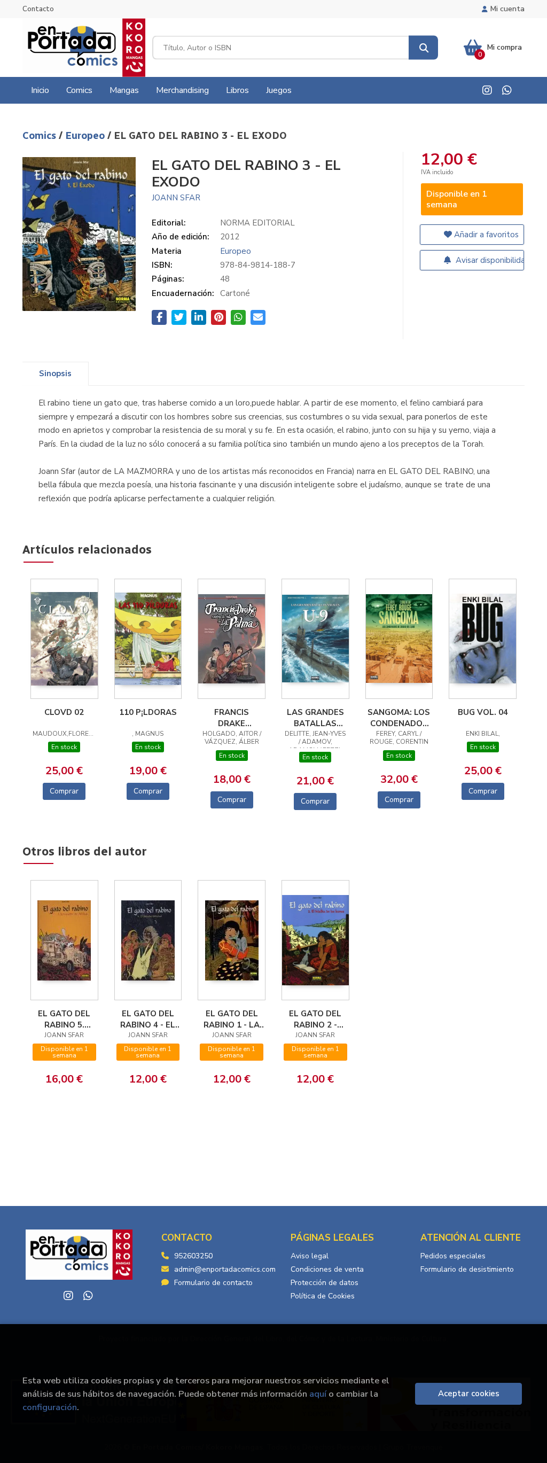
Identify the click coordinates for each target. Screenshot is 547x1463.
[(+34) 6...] (507, 90)
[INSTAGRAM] (487, 90)
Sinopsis (55, 373)
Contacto (38, 9)
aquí (317, 1394)
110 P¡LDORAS (148, 712)
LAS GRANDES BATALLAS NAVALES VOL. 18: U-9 (315, 717)
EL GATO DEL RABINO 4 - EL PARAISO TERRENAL (147, 1019)
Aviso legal (310, 1256)
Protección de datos (324, 1283)
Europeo (86, 136)
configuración (49, 1407)
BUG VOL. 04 (483, 712)
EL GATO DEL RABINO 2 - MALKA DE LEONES (315, 1019)
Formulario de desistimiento (467, 1269)
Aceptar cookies (468, 1393)
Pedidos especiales (453, 1256)
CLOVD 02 (64, 712)
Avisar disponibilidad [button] (489, 260)
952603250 (193, 1256)
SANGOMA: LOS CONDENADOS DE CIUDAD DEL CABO (399, 717)
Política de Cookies (323, 1296)
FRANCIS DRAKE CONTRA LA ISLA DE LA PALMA (231, 717)
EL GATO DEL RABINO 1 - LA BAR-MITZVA (232, 1019)
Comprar (64, 791)
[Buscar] (423, 48)
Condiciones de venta (327, 1269)
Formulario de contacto (213, 1283)
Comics (40, 136)
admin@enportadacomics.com (225, 1269)
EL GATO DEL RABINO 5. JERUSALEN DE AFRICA (64, 1019)
